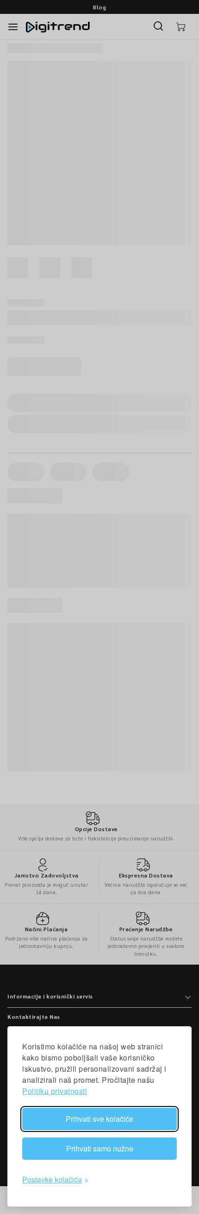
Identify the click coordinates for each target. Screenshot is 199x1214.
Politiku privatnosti (54, 1091)
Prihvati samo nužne (99, 1148)
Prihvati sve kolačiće (99, 1118)
